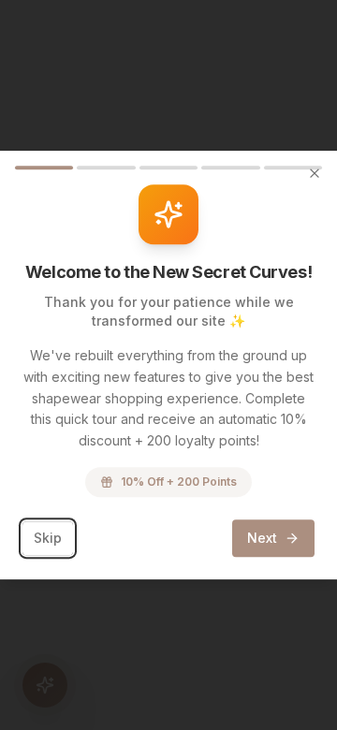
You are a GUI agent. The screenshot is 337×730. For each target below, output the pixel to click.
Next (262, 538)
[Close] (314, 173)
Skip (48, 538)
